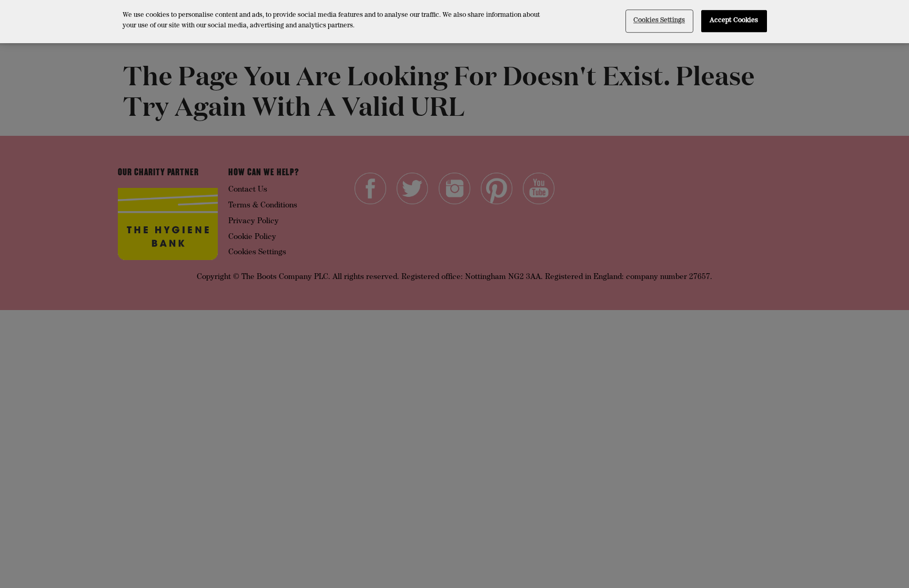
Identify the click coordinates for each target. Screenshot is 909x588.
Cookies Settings (659, 20)
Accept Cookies (734, 20)
